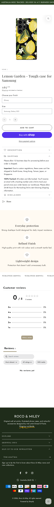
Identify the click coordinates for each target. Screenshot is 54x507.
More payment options (27, 141)
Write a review (27, 337)
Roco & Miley (23, 498)
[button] (27, 307)
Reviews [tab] (10, 348)
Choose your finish (10, 95)
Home (4, 69)
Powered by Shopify (27, 501)
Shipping (5, 90)
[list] (27, 241)
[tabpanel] (27, 376)
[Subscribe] (50, 457)
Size (4, 106)
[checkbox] (41, 362)
